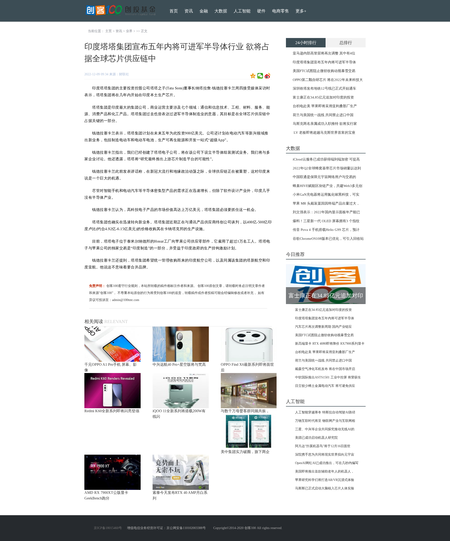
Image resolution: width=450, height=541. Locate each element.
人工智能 (242, 11)
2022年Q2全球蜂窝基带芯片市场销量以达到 (327, 168)
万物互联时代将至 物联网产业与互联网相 (325, 421)
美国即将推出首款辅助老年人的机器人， (324, 471)
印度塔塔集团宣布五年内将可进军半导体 (324, 62)
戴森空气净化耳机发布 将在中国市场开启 (325, 369)
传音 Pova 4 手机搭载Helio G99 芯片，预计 (326, 230)
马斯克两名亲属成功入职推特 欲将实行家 (325, 124)
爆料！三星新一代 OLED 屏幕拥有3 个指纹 (326, 221)
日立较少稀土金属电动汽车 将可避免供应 (325, 386)
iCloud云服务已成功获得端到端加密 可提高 (326, 159)
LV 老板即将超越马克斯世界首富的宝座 (324, 132)
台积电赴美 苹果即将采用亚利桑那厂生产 (325, 106)
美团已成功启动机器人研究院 (316, 437)
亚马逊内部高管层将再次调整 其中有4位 (324, 53)
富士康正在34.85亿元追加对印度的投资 (323, 97)
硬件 (261, 11)
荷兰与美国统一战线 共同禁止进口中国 (323, 115)
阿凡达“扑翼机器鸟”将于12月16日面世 (322, 446)
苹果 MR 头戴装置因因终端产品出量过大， (326, 203)
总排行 (345, 42)
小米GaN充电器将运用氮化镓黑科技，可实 (326, 194)
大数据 (220, 11)
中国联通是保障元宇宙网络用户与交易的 (324, 177)
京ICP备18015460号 (108, 528)
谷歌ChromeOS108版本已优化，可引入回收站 (328, 238)
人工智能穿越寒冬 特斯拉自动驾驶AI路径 (325, 412)
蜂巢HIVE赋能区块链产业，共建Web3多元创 (327, 186)
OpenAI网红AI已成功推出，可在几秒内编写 (326, 463)
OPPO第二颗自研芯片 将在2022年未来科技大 (328, 80)
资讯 (119, 31)
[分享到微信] (260, 76)
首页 (173, 11)
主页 (108, 31)
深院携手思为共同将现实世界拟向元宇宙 (324, 454)
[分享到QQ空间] (253, 76)
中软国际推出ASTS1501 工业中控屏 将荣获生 (328, 377)
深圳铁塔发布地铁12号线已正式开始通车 (324, 88)
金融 (203, 11)
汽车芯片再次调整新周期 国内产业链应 (323, 326)
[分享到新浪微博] (267, 76)
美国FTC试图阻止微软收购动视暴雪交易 (324, 71)
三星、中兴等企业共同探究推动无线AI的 (324, 429)
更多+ (301, 11)
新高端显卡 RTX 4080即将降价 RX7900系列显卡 (329, 343)
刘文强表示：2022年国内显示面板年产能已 (326, 212)
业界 (129, 31)
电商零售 (280, 11)
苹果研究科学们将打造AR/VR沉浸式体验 (324, 480)
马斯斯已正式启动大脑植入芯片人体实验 (324, 488)
